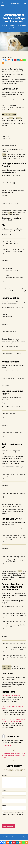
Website (4, 805)
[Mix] (21, 60)
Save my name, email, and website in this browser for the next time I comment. (13, 813)
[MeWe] (18, 60)
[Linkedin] (12, 60)
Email (3, 798)
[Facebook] (3, 60)
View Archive (6, 745)
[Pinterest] (15, 60)
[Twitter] (6, 60)
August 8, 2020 (22, 25)
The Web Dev (14, 3)
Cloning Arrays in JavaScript (11, 696)
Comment (5, 775)
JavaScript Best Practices (14, 11)
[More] (3, 63)
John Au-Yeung (10, 25)
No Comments (15, 28)
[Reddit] (9, 60)
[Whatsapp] (24, 60)
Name (4, 790)
